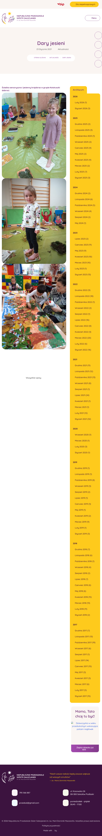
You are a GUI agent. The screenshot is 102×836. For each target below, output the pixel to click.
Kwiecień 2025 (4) (83, 160)
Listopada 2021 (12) (84, 371)
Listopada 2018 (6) (83, 555)
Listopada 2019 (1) (83, 474)
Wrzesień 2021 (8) (83, 383)
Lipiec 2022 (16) (82, 320)
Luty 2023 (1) (81, 268)
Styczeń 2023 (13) (83, 274)
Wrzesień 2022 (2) (83, 308)
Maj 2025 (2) (80, 154)
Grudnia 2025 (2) (82, 124)
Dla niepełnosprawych (85, 4)
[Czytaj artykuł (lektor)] (98, 35)
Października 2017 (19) (85, 642)
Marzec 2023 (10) (83, 262)
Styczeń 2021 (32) (83, 419)
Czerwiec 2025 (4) (83, 148)
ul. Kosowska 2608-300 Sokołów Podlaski (82, 792)
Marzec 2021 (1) (82, 407)
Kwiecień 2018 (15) (83, 597)
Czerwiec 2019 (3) (83, 504)
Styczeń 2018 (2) (82, 615)
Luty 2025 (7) (81, 171)
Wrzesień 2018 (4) (83, 567)
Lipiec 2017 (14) (82, 660)
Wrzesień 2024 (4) (83, 211)
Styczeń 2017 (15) (83, 696)
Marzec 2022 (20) (83, 338)
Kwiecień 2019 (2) (83, 516)
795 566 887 (24, 792)
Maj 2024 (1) (80, 223)
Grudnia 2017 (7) (82, 630)
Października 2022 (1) (85, 302)
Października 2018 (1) (84, 561)
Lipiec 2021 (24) (82, 395)
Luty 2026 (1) (81, 102)
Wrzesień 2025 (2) (83, 142)
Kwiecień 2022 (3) (83, 332)
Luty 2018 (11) (81, 609)
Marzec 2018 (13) (82, 603)
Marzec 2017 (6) (82, 684)
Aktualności (63, 49)
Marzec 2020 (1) (82, 440)
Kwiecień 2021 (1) (83, 401)
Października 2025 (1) (85, 136)
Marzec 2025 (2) (82, 165)
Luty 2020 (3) (81, 446)
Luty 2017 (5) (81, 690)
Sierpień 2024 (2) (83, 217)
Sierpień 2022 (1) (82, 314)
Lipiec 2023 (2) (81, 238)
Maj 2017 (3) (80, 672)
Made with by (50, 830)
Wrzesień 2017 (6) (83, 648)
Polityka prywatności (51, 825)
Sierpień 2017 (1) (82, 654)
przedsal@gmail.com (29, 803)
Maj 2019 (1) (80, 510)
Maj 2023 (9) (80, 250)
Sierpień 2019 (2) (82, 492)
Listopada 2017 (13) (84, 636)
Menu (94, 18)
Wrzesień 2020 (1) (83, 434)
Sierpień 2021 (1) (82, 389)
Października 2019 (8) (85, 480)
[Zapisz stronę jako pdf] (98, 54)
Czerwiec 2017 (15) (83, 666)
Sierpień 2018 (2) (82, 573)
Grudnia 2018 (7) (82, 549)
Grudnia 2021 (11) (82, 365)
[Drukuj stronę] (98, 45)
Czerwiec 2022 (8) (83, 326)
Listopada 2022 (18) (84, 296)
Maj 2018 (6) (80, 591)
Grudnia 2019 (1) (82, 468)
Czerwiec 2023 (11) (83, 244)
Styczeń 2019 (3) (82, 533)
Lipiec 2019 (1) (81, 498)
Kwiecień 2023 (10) (83, 256)
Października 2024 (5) (85, 205)
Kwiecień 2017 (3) (83, 678)
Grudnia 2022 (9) (82, 290)
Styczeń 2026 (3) (82, 108)
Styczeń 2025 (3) (82, 177)
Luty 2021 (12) (81, 413)
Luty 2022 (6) (81, 344)
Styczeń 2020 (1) (82, 452)
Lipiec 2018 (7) (81, 579)
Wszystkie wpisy (33, 378)
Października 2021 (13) (85, 377)
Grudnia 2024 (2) (82, 193)
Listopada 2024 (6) (84, 199)
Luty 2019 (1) (80, 528)
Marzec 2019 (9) (82, 522)
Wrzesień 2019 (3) (83, 486)
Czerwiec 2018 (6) (83, 585)
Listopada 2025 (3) (84, 130)
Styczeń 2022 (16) (83, 349)
